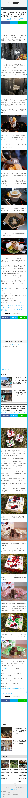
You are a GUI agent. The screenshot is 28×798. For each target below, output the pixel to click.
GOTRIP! (14, 3)
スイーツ (20, 305)
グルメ (18, 18)
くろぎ (15, 305)
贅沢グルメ (20, 19)
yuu (2, 18)
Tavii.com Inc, (14, 789)
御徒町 (5, 310)
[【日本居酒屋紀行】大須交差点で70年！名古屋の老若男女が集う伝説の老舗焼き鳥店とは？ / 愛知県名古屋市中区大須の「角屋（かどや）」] (5, 764)
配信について (6, 796)
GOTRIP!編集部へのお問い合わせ (11, 793)
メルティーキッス (20, 692)
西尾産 (12, 693)
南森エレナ (3, 412)
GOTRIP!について (5, 791)
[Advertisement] (14, 30)
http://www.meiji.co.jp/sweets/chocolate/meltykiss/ (12, 688)
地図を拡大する (6, 369)
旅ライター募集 (6, 794)
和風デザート (17, 309)
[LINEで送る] (16, 313)
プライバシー (24, 793)
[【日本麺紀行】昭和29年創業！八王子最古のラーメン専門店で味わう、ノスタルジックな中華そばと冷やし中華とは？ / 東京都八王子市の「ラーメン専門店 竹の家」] (23, 764)
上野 (13, 307)
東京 (6, 19)
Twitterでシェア (14, 22)
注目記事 (9, 19)
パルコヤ (3, 307)
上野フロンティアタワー (20, 307)
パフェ (24, 305)
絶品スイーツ (14, 19)
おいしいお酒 (13, 18)
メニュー (3, 8)
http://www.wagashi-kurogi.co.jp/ (16, 302)
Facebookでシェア (5, 22)
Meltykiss (6, 692)
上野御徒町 (4, 309)
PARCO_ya (6, 305)
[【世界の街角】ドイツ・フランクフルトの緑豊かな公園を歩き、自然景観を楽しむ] (14, 764)
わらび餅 (9, 307)
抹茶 (4, 693)
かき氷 (11, 305)
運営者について (15, 794)
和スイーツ (10, 309)
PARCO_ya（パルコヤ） (17, 344)
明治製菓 (8, 693)
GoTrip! (5, 288)
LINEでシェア (22, 22)
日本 (3, 19)
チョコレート (12, 692)
